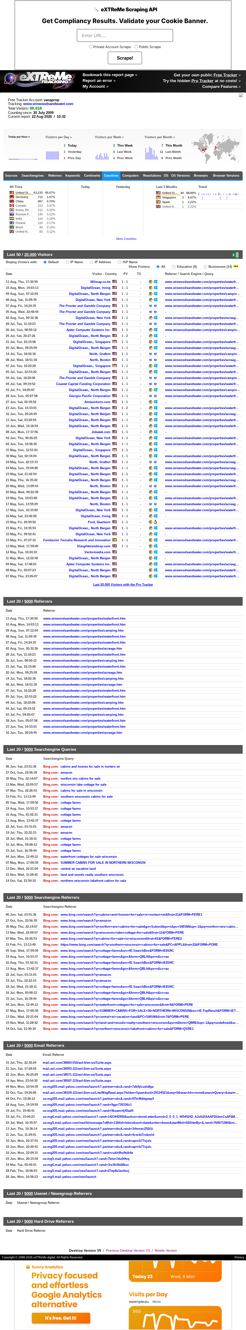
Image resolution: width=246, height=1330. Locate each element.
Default (53, 262)
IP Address (102, 262)
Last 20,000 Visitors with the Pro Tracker (123, 584)
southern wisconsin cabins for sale (87, 796)
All (162, 266)
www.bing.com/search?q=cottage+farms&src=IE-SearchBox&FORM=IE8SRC (117, 950)
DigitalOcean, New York (93, 300)
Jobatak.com (101, 432)
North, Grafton (100, 354)
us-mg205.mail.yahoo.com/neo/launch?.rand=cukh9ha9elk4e (88, 1153)
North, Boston (100, 360)
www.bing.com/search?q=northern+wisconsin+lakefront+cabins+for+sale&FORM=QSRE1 (127, 1029)
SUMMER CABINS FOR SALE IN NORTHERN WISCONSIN (103, 862)
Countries (111, 175)
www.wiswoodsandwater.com (48, 104)
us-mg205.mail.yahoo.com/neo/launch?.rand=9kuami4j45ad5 (88, 1110)
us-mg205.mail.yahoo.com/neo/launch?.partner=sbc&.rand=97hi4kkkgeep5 (98, 1098)
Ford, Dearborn (99, 522)
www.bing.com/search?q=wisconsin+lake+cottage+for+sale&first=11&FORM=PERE (122, 932)
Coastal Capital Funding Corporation (83, 384)
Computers (130, 175)
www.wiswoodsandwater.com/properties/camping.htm (205, 294)
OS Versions (180, 175)
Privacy (239, 1257)
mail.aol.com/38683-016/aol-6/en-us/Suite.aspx (77, 1062)
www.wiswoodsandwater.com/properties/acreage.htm (204, 318)
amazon (66, 772)
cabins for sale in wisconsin (81, 790)
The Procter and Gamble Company (85, 306)
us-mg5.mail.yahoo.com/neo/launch (69, 1177)
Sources (11, 175)
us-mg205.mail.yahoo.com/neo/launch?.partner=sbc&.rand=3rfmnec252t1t (98, 1129)
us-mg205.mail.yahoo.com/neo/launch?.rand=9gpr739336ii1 (87, 1104)
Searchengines (33, 175)
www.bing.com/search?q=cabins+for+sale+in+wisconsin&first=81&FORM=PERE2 (121, 938)
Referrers (55, 175)
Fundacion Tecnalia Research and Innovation (77, 540)
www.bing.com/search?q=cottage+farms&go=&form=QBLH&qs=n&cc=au (115, 956)
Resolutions (152, 175)
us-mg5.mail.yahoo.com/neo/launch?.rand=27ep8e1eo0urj (86, 1171)
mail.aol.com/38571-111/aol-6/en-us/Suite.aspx (77, 1074)
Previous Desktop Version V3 (128, 1250)
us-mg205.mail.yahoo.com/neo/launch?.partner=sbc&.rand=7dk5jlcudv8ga (98, 1086)
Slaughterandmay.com (94, 546)
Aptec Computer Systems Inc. (88, 330)
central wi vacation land (78, 868)
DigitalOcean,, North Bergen (90, 294)
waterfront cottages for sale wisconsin (89, 856)
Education (186, 266)
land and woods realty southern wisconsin (92, 874)
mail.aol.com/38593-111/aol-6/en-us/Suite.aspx (77, 1068)
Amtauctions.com (97, 402)
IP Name (76, 262)
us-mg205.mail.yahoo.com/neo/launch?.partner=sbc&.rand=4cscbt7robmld (98, 1135)
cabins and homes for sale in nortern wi (90, 766)
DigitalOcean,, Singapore (92, 342)
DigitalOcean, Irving (96, 288)
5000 (28, 601)
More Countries (126, 239)
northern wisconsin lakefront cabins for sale (93, 881)
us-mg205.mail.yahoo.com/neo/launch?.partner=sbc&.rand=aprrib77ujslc (97, 1141)
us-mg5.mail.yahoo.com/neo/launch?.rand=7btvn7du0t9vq (86, 1159)
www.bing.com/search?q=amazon (86, 920)
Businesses (220, 266)
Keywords (72, 175)
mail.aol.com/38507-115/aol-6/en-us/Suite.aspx (77, 1080)
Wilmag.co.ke (100, 282)
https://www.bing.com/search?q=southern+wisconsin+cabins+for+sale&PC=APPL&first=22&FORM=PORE (139, 944)
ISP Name (129, 262)
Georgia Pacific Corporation (90, 396)
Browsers (201, 175)
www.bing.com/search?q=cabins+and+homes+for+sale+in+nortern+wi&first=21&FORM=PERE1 (131, 914)
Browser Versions (226, 175)
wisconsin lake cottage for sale (83, 784)
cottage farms (71, 802)
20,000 (30, 254)
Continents (92, 175)
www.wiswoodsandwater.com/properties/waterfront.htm (84, 618)
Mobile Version (166, 1250)
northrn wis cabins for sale (80, 778)
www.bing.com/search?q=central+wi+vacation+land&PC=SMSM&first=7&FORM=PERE (125, 1017)
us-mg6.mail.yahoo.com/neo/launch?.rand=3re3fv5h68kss (86, 1165)
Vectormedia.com (97, 552)
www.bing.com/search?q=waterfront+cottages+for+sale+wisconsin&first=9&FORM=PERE (127, 1005)
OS (166, 175)
